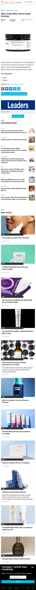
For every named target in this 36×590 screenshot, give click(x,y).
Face (16, 10)
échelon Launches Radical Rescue (14, 492)
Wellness (3, 195)
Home (2, 10)
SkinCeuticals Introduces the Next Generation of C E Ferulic (14, 364)
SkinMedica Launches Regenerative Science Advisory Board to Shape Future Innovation (14, 160)
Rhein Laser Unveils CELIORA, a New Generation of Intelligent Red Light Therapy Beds (12, 171)
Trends (2, 128)
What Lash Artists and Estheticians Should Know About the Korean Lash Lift (14, 131)
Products (9, 10)
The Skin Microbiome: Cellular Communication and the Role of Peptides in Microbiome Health (14, 150)
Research (3, 146)
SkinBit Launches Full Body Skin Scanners (14, 139)
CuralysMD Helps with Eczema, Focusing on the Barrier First (17, 528)
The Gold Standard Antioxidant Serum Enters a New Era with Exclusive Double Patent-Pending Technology (17, 370)
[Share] (6, 89)
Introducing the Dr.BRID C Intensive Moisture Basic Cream (17, 332)
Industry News (4, 137)
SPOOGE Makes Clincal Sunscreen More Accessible (16, 433)
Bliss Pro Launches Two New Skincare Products (15, 401)
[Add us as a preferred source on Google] (18, 89)
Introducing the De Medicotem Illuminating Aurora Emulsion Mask (17, 301)
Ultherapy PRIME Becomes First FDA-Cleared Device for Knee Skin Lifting (13, 180)
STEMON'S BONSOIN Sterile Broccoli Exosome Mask (15, 268)
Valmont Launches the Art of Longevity (15, 463)
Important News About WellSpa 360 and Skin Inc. (13, 189)
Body (2, 167)
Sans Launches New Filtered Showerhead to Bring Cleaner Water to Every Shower (14, 198)
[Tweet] (14, 89)
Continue (18, 581)
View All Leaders (18, 116)
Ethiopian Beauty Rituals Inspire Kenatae (16, 559)
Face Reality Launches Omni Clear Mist (15, 238)
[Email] (2, 89)
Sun (3, 428)
